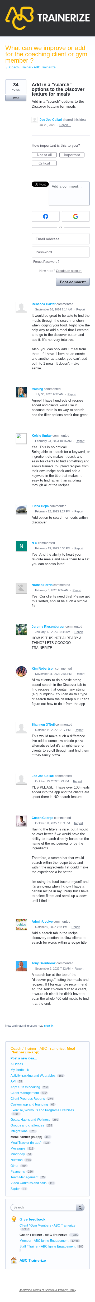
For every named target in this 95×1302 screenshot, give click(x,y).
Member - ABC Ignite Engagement (44, 1241)
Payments (18, 1171)
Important (74, 155)
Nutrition (17, 1160)
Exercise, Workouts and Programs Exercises (42, 1110)
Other (14, 1166)
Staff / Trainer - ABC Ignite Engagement (48, 1246)
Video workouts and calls (28, 1183)
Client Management (25, 1093)
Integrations (19, 1131)
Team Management (24, 1177)
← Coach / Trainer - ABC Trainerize (30, 67)
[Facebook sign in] (46, 216)
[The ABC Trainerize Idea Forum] (47, 18)
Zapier (15, 1189)
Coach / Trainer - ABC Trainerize (38, 1048)
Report (80, 309)
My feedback (20, 1070)
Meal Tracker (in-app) (26, 1143)
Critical (48, 163)
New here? (60, 271)
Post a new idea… (24, 1058)
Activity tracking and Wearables (33, 1075)
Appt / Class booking (25, 1087)
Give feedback (32, 1219)
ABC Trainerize (33, 1260)
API (13, 1081)
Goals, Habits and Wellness (30, 1120)
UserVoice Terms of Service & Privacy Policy (47, 1290)
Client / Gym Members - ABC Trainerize (47, 1225)
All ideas (17, 1064)
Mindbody (18, 1154)
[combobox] (44, 1207)
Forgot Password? (46, 262)
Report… (65, 125)
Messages (18, 1148)
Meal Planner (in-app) (26, 1137)
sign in (49, 1025)
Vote (16, 98)
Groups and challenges (27, 1125)
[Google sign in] (76, 216)
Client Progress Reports (28, 1099)
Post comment (73, 282)
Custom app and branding (29, 1104)
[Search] (80, 1207)
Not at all (47, 155)
